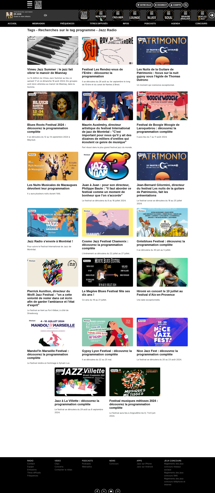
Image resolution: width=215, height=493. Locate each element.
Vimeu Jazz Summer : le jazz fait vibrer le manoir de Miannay (50, 71)
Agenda (175, 24)
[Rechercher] (185, 4)
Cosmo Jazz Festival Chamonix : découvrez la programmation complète (105, 245)
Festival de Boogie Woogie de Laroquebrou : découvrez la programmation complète (158, 128)
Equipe (30, 466)
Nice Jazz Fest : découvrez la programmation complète (157, 352)
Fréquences (67, 24)
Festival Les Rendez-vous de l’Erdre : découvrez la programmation (102, 73)
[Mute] (45, 15)
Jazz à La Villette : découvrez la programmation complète (77, 402)
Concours (201, 24)
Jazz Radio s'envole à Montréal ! (50, 241)
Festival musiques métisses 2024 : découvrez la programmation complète (133, 404)
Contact (31, 463)
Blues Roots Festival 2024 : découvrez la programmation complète (47, 128)
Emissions (32, 469)
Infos (126, 24)
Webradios (38, 24)
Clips (57, 463)
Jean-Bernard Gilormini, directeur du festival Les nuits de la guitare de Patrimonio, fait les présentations (160, 190)
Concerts (59, 466)
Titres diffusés (99, 24)
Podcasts (150, 24)
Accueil (12, 24)
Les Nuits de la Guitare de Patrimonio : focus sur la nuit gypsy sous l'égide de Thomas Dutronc (158, 74)
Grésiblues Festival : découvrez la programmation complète (161, 243)
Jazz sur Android (145, 466)
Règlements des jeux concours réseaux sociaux (174, 466)
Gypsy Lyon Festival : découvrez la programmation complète (107, 352)
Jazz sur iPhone (144, 463)
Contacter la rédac (63, 469)
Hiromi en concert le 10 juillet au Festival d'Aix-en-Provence (160, 292)
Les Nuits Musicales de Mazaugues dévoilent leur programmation (52, 186)
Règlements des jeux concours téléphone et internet (174, 481)
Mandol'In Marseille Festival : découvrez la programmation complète (48, 354)
